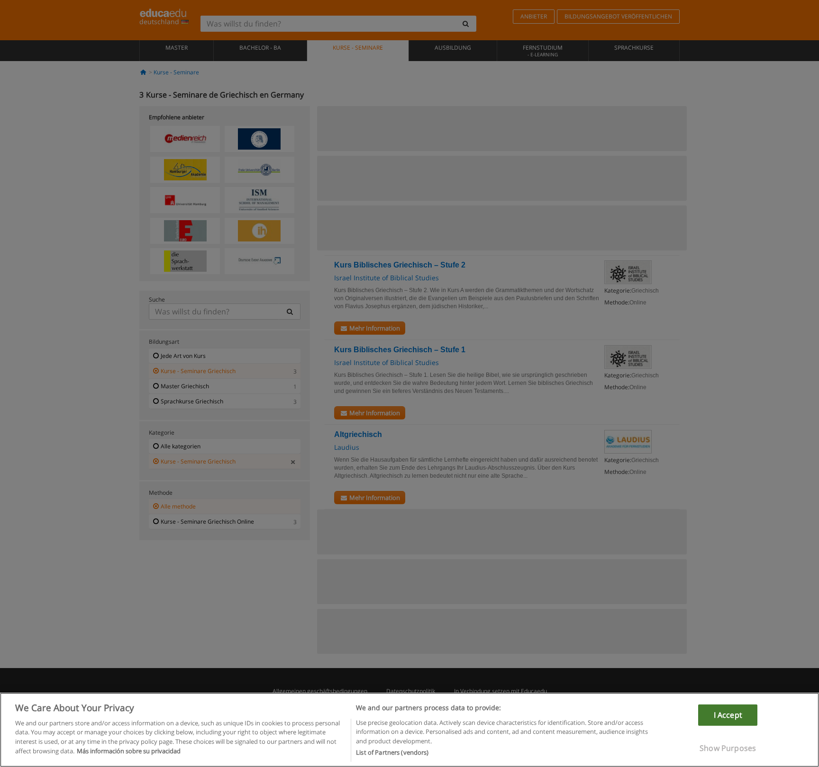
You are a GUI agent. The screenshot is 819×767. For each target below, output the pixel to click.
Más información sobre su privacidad (129, 751)
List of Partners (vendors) (392, 752)
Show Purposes (728, 748)
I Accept (728, 714)
